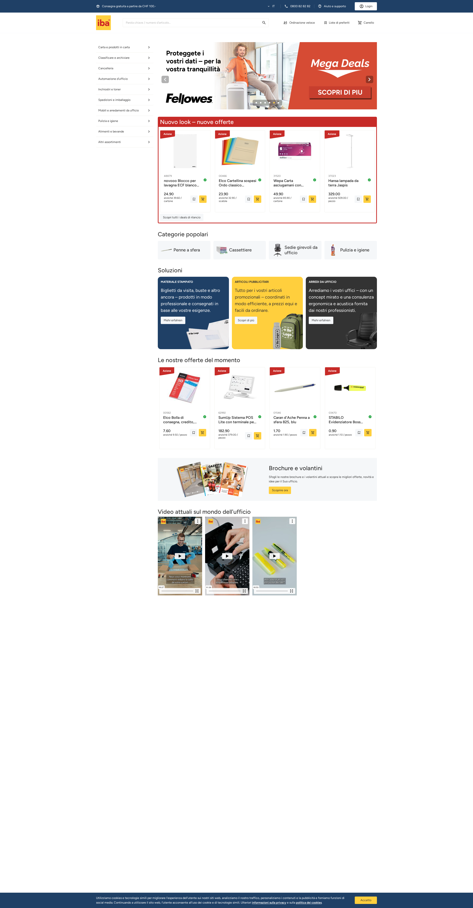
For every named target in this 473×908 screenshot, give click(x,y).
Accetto (365, 900)
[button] (271, 6)
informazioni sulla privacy (269, 902)
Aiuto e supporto (335, 6)
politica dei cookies (309, 902)
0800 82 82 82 (300, 6)
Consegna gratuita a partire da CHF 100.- (129, 6)
